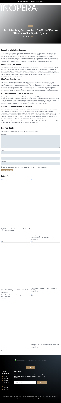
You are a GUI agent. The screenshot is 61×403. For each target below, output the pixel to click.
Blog (30, 26)
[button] (58, 5)
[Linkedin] (33, 367)
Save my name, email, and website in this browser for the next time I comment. (25, 167)
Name (3, 150)
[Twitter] (30, 367)
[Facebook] (27, 367)
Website (3, 161)
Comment (4, 134)
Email (3, 156)
